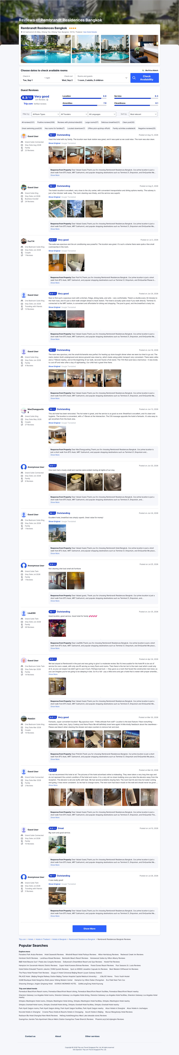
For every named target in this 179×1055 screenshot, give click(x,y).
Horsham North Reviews (28, 958)
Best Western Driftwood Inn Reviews (123, 969)
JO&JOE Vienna (106, 976)
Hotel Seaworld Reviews (54, 954)
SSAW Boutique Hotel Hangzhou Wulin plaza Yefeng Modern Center (46, 980)
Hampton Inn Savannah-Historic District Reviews (38, 965)
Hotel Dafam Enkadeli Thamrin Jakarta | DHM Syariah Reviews (43, 969)
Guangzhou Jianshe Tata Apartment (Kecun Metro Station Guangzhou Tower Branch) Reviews (56, 1019)
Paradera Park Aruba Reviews (31, 954)
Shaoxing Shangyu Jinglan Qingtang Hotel (36, 984)
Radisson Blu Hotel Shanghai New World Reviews (38, 1015)
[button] (158, 4)
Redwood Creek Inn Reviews (132, 954)
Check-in (26, 76)
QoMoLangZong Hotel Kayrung (90, 984)
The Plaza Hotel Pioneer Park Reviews (34, 973)
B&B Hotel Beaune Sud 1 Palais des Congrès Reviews (40, 962)
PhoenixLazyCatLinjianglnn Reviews (109, 1019)
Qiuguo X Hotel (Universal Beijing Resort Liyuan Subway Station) (76, 973)
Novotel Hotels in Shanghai (29, 1012)
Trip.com (22, 939)
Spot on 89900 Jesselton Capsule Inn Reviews (89, 969)
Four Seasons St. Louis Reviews (128, 965)
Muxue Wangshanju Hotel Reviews (118, 1012)
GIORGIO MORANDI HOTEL (65, 984)
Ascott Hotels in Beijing (94, 1012)
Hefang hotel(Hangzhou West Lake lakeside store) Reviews (83, 1015)
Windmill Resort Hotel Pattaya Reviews (81, 954)
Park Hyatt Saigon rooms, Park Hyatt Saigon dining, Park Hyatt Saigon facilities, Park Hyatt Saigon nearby (61, 1008)
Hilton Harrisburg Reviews (108, 954)
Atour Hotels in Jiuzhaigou (137, 1008)
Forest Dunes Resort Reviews (102, 965)
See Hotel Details (90, 32)
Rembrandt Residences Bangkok (82, 939)
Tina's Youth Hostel (121, 976)
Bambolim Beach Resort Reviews (75, 958)
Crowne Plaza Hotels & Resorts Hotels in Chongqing (62, 1012)
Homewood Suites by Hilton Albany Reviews (107, 958)
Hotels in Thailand (43, 939)
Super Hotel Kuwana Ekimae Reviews (74, 965)
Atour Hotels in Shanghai (115, 1008)
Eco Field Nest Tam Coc (115, 980)
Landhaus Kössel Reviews (50, 958)
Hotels (30, 939)
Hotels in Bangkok (59, 939)
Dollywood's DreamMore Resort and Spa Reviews (82, 962)
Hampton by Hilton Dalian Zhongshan (89, 980)
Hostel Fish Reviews (112, 962)
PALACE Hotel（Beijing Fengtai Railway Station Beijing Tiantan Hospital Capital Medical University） (58, 976)
